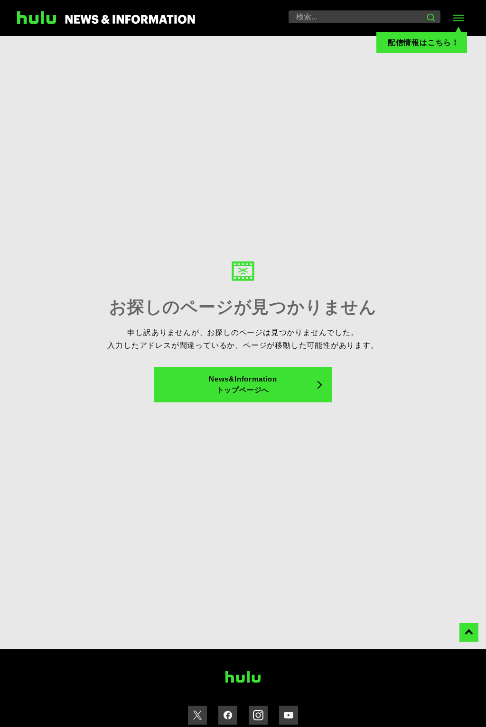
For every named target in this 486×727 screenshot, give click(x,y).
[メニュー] (458, 18)
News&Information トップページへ (243, 384)
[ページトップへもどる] (468, 632)
